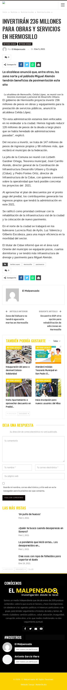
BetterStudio (41, 685)
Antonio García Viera (27, 656)
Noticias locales (9, 44)
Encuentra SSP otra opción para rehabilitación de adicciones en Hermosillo (50, 322)
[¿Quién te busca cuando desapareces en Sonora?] (9, 532)
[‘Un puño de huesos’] (9, 518)
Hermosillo (28, 264)
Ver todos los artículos (26, 649)
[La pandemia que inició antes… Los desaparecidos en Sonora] (9, 546)
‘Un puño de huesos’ (30, 514)
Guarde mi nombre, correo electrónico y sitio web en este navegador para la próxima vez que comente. (29, 489)
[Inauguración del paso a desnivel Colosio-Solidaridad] (19, 355)
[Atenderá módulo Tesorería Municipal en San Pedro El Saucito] (48, 355)
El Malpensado (23, 644)
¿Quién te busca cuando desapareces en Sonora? (41, 529)
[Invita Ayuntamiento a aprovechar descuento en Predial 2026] (19, 388)
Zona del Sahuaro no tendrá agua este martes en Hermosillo (17, 319)
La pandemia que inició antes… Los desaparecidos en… (38, 543)
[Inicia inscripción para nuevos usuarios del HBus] (48, 388)
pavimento (40, 264)
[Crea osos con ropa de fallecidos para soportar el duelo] (9, 560)
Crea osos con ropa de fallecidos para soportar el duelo (40, 558)
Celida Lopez (15, 264)
